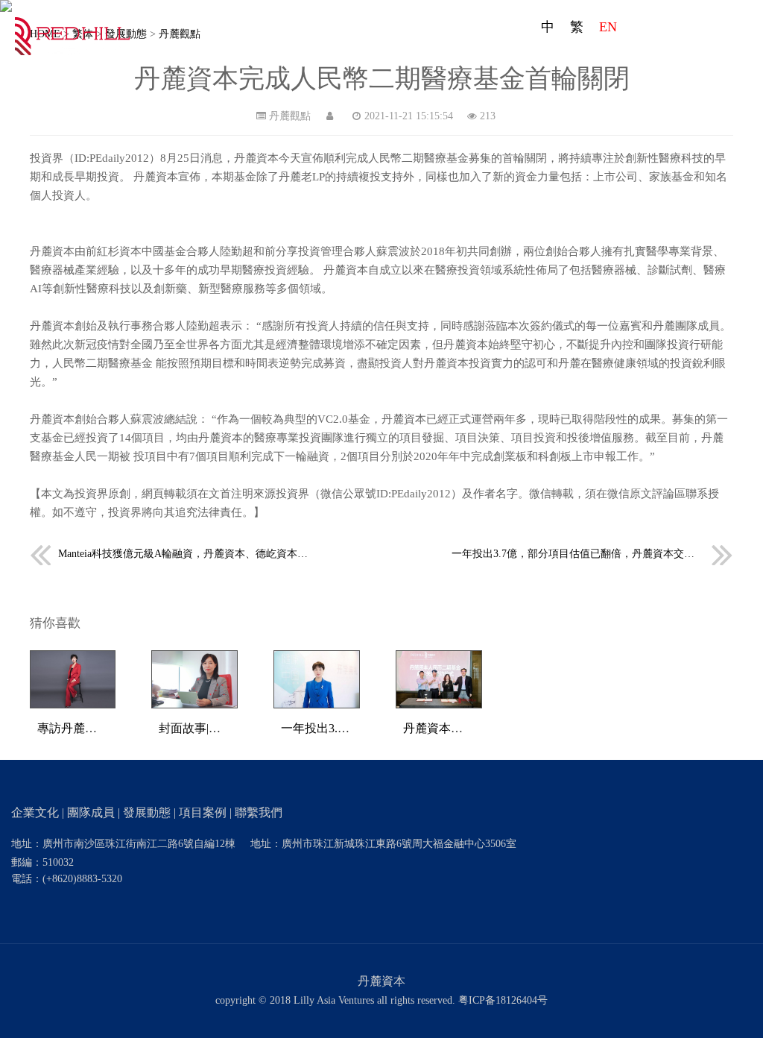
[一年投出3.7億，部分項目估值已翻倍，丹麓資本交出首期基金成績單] (316, 678)
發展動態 (573, 57)
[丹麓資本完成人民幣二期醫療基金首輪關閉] (439, 678)
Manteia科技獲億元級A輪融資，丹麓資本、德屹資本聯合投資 (184, 553)
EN (608, 26)
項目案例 (643, 57)
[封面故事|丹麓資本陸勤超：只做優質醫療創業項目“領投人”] (194, 678)
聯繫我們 (713, 57)
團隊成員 (503, 57)
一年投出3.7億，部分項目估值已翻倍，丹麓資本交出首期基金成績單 (592, 553)
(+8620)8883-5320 (82, 878)
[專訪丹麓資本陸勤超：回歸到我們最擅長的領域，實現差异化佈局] (73, 678)
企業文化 (433, 57)
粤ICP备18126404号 (503, 1000)
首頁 (361, 57)
